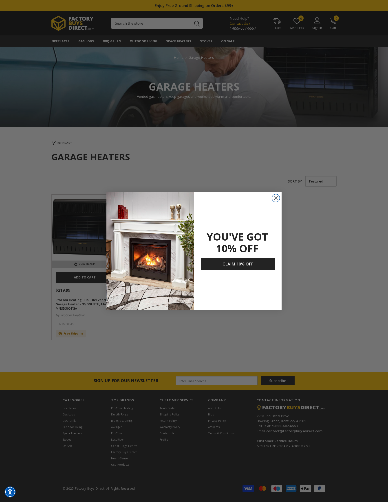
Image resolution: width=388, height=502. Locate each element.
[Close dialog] (276, 198)
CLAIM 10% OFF (238, 264)
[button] (10, 492)
